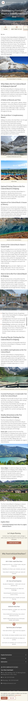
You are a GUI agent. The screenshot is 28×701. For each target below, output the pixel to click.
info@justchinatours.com (9, 683)
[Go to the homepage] (14, 2)
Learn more (18, 695)
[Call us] (3, 2)
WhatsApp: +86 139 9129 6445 (10, 680)
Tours (5, 29)
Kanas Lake (4, 431)
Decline (12, 698)
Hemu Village (4, 468)
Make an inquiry (14, 542)
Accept (4, 698)
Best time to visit (16, 29)
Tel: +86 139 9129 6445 (8, 677)
